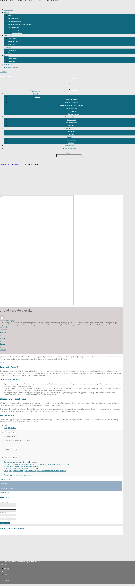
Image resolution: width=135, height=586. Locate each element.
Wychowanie (8, 9)
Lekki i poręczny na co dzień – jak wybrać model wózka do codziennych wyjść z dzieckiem (36, 464)
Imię (2, 508)
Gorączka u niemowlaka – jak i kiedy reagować (21, 462)
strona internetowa (6, 517)
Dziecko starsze (17, 32)
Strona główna (4, 164)
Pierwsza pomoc (13, 27)
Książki (6, 55)
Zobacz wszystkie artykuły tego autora (18, 475)
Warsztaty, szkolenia (11, 67)
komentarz (4, 502)
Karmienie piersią (13, 18)
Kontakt (74, 89)
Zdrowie (6, 12)
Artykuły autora (10, 428)
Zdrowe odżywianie (14, 21)
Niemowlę (15, 29)
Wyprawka (11, 44)
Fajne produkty (9, 64)
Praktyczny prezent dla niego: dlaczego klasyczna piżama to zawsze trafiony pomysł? (35, 471)
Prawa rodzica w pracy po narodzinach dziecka (21, 466)
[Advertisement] (61, 180)
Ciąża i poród (8, 35)
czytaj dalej (4, 327)
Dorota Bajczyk (9, 321)
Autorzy (74, 78)
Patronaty (11, 61)
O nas (73, 83)
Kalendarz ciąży (13, 41)
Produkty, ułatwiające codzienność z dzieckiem (21, 468)
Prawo (10, 52)
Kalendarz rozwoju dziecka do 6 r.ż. (19, 24)
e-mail (3, 513)
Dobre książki (12, 58)
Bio (5, 425)
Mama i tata (8, 47)
